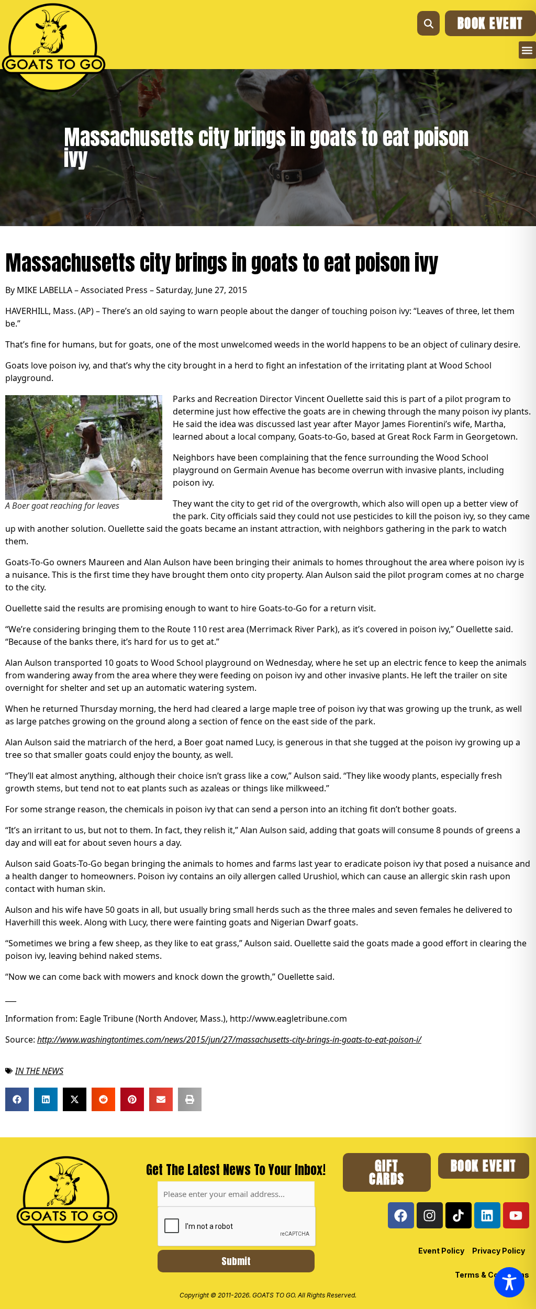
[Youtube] (516, 1215)
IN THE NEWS (39, 1071)
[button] (527, 50)
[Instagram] (430, 1215)
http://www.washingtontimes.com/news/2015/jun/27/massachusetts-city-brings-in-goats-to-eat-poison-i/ (229, 1039)
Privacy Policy (498, 1250)
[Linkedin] (487, 1215)
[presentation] (237, 1226)
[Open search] (428, 23)
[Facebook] (401, 1215)
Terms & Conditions (492, 1274)
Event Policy (441, 1250)
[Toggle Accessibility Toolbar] (509, 1282)
